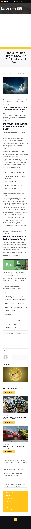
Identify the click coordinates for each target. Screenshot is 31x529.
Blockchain (9, 495)
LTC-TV (14, 73)
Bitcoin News (9, 492)
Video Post (9, 510)
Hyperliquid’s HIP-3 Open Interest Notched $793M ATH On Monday (13, 474)
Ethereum (19, 115)
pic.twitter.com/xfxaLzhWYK (12, 181)
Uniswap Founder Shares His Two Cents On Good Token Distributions (14, 418)
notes (10, 285)
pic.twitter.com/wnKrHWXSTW (13, 321)
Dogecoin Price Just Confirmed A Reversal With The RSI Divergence (15, 387)
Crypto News (9, 498)
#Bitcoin (12, 293)
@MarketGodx (21, 297)
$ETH (6, 172)
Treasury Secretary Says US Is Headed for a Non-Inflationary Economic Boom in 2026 (15, 462)
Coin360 (20, 252)
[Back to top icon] (15, 519)
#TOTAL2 (16, 303)
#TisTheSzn (15, 318)
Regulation (9, 507)
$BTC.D (7, 293)
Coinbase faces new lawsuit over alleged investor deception (13, 480)
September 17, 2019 (10, 327)
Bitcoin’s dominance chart (12, 276)
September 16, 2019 (10, 188)
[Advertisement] (15, 30)
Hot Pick (8, 501)
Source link (6, 345)
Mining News (9, 504)
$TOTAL (19, 307)
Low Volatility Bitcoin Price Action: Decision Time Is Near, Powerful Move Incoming (16, 109)
